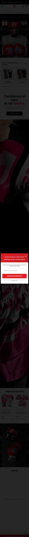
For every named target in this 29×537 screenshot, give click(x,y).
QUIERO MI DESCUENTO (14, 276)
